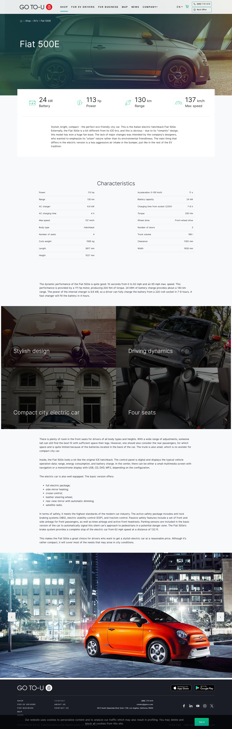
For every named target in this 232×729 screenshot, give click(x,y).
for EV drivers (83, 7)
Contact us (61, 708)
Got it (202, 722)
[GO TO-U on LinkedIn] (190, 706)
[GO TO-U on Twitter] (211, 706)
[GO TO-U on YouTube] (197, 706)
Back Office (201, 10)
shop (64, 7)
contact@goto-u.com (145, 704)
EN (179, 7)
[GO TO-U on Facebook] (183, 706)
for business (108, 7)
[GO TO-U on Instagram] (204, 706)
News (135, 7)
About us (60, 704)
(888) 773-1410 (203, 4)
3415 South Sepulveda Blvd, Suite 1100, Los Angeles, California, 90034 (125, 708)
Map (125, 7)
